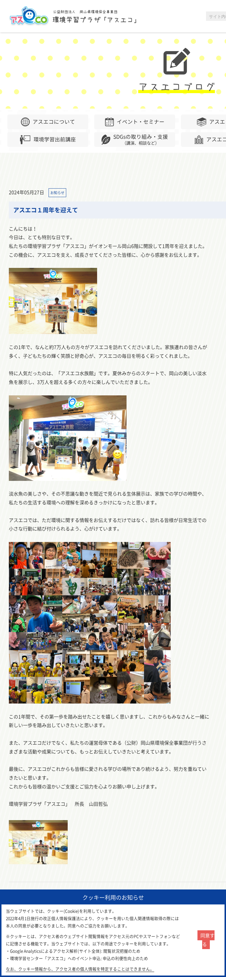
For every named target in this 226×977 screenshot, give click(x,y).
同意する (207, 940)
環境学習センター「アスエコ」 (76, 16)
